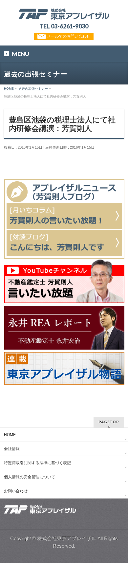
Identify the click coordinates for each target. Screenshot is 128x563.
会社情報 (12, 448)
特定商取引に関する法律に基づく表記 (37, 463)
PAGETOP (108, 422)
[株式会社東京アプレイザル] (63, 12)
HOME (10, 434)
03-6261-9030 (69, 26)
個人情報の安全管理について (29, 477)
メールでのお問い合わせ (68, 36)
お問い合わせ (16, 491)
